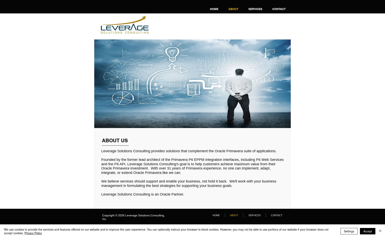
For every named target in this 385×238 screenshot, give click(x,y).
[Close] (380, 231)
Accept (367, 231)
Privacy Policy (33, 233)
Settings (349, 231)
